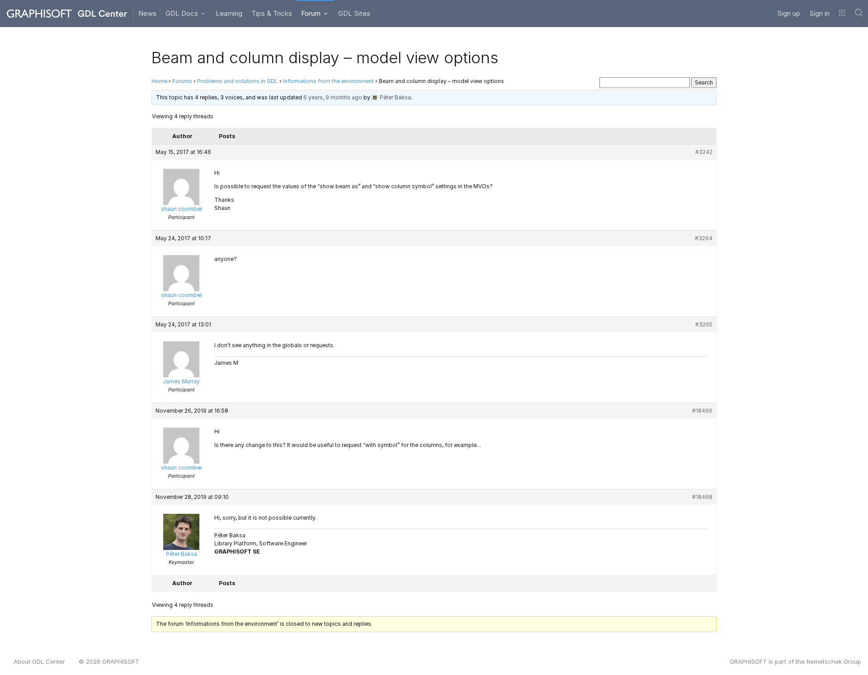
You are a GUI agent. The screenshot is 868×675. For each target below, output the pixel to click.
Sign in (819, 13)
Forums (182, 81)
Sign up (788, 13)
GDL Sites (354, 13)
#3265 (703, 324)
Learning (229, 13)
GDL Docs (182, 13)
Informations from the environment (328, 81)
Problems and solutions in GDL (237, 81)
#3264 (703, 238)
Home (159, 81)
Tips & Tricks (271, 13)
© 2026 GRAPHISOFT (109, 661)
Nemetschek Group (834, 661)
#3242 (703, 152)
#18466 (702, 410)
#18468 (702, 496)
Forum (311, 13)
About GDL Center (39, 661)
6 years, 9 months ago (332, 97)
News (147, 13)
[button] (842, 13)
